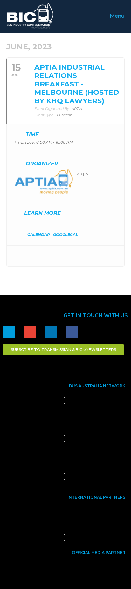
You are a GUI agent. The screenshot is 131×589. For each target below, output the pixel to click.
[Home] (9, 332)
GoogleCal (65, 234)
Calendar (38, 234)
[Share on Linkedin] (31, 255)
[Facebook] (72, 332)
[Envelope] (30, 332)
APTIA (82, 174)
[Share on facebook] (18, 255)
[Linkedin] (51, 332)
